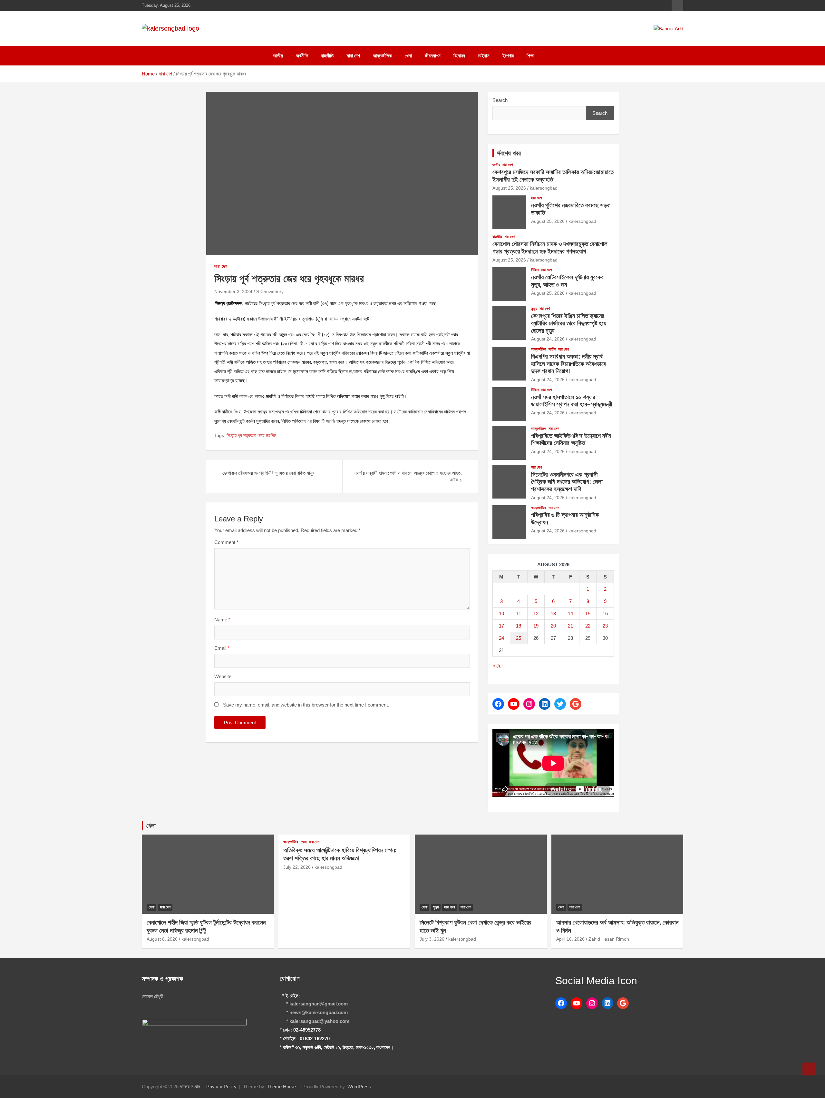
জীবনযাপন (433, 55)
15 (587, 613)
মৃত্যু (534, 308)
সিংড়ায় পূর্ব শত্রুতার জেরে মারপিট (251, 435)
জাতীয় (278, 55)
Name (222, 619)
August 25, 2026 (509, 188)
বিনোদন (459, 55)
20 (553, 625)
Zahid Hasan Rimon (608, 939)
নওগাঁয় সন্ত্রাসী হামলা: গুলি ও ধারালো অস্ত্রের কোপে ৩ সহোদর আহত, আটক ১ (408, 476)
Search (500, 100)
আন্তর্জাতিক (382, 55)
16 (605, 613)
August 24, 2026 (548, 338)
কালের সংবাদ (190, 1086)
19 (536, 625)
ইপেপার (508, 55)
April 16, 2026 (570, 939)
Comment (226, 542)
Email (221, 648)
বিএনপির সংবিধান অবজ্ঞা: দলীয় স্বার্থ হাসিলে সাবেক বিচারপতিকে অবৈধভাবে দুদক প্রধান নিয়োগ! (568, 364)
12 (536, 613)
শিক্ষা (530, 55)
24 (501, 638)
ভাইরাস (484, 55)
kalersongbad (544, 188)
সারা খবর (449, 907)
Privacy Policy (221, 1086)
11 (518, 613)
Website (222, 676)
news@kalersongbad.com (318, 1012)
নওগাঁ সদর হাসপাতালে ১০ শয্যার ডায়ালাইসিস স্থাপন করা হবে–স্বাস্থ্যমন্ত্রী (571, 401)
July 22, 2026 (297, 867)
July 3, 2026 (432, 939)
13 (553, 613)
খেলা (408, 55)
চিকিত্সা (535, 270)
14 (570, 613)
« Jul (497, 665)
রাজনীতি (327, 55)
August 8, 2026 (162, 939)
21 (570, 625)
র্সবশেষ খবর (509, 153)
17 (501, 625)
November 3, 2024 (233, 291)
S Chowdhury (270, 291)
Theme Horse (281, 1086)
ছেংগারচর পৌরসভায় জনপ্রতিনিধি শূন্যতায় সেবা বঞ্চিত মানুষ (268, 473)
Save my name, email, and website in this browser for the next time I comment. (306, 704)
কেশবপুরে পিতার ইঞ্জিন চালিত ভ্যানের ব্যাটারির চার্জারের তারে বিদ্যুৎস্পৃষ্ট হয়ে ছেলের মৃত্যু (568, 323)
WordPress (359, 1086)
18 (518, 625)
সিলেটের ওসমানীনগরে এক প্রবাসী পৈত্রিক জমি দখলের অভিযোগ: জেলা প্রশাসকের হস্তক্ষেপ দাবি (567, 482)
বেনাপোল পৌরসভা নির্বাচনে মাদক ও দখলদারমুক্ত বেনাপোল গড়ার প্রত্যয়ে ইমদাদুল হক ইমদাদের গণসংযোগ (549, 248)
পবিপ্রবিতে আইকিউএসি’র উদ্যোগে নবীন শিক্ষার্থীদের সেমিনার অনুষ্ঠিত (571, 439)
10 (501, 613)
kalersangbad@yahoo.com (319, 1021)
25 (518, 638)
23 (605, 625)
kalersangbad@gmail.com (318, 1003)
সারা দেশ (353, 55)
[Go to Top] (808, 1069)
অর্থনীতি (302, 55)
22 (587, 625)
